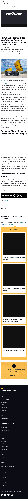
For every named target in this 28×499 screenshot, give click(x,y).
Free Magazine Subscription (7, 466)
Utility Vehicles (4, 416)
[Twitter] (11, 209)
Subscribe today (14, 375)
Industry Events (4, 446)
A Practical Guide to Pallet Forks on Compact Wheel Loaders (14, 289)
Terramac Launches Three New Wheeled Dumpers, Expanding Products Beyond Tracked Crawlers (14, 41)
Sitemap (3, 475)
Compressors (4, 402)
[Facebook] (8, 209)
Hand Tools (3, 444)
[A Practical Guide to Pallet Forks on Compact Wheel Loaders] (14, 275)
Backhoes (3, 397)
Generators (3, 441)
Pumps (2, 455)
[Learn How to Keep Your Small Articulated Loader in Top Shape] (14, 244)
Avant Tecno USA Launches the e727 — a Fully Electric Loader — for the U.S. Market (12, 320)
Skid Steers (3, 410)
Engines (2, 438)
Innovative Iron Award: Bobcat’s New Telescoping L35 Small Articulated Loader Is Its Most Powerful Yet (13, 352)
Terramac (3, 80)
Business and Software (6, 430)
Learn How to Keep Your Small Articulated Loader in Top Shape (14, 258)
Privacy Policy (4, 480)
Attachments (4, 427)
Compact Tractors (5, 399)
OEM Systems (4, 452)
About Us (3, 469)
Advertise (17, 2)
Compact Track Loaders (6, 413)
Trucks (2, 457)
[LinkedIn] (13, 209)
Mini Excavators (4, 405)
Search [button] (10, 6)
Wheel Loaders (4, 418)
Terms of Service (5, 483)
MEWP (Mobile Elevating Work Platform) (10, 394)
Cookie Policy (4, 477)
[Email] (16, 209)
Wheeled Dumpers (9, 84)
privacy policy (9, 55)
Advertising (3, 472)
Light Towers (4, 407)
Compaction (3, 433)
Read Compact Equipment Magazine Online (7, 2)
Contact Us (23, 2)
